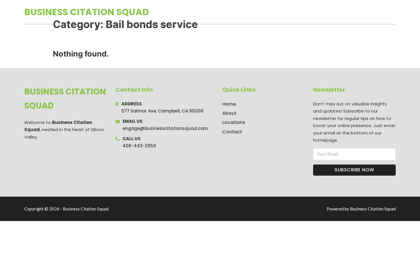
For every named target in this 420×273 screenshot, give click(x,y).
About (229, 113)
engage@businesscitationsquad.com (165, 128)
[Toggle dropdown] (394, 12)
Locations (355, 12)
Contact (232, 132)
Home (329, 12)
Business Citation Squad (86, 11)
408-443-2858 (139, 146)
